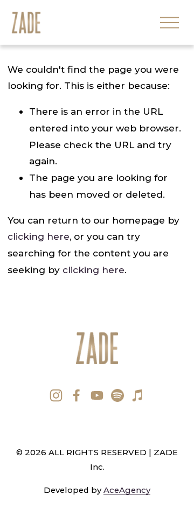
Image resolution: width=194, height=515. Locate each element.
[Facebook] (76, 395)
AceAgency (126, 490)
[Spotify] (117, 395)
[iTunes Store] (137, 395)
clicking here (39, 236)
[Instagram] (56, 395)
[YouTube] (97, 395)
